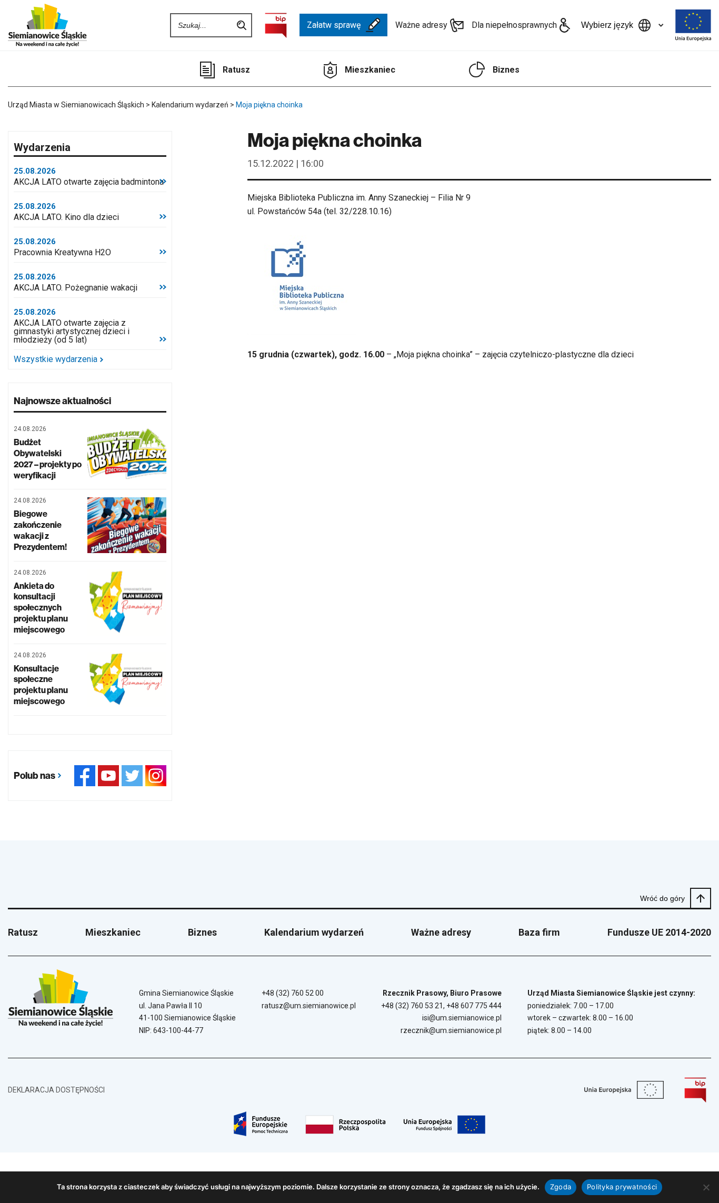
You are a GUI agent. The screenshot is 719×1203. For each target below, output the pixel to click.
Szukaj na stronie (241, 25)
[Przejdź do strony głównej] (47, 25)
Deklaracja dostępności (56, 1090)
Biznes (506, 70)
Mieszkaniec (370, 70)
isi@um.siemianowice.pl (462, 1018)
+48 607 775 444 (474, 1005)
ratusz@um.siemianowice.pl (309, 1005)
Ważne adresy (421, 25)
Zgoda (560, 1186)
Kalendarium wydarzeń (314, 932)
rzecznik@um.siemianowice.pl (451, 1030)
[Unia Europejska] (693, 25)
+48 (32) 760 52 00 (293, 993)
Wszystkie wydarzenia (55, 359)
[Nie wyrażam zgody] (706, 1187)
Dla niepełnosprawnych (514, 25)
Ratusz (236, 70)
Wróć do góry (662, 898)
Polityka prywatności (622, 1186)
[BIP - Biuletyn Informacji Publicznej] (276, 25)
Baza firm (539, 932)
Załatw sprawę (334, 25)
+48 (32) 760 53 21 (412, 1005)
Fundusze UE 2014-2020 (659, 932)
